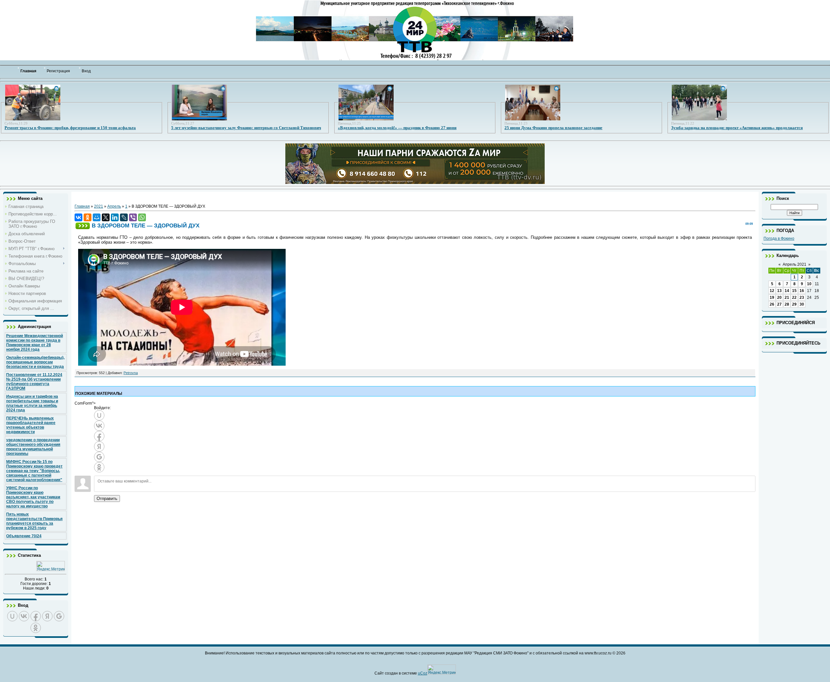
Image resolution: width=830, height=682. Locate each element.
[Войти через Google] (59, 616)
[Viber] (133, 217)
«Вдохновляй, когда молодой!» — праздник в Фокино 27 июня (397, 127)
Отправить (107, 498)
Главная (82, 206)
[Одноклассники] (87, 217)
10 (809, 284)
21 (787, 297)
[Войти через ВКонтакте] (24, 616)
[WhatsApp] (142, 217)
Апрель (114, 206)
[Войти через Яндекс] (47, 616)
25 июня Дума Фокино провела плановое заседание (553, 127)
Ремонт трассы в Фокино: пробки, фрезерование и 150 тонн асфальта (70, 127)
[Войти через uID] (12, 616)
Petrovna (131, 373)
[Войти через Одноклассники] (35, 628)
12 (772, 290)
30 (802, 304)
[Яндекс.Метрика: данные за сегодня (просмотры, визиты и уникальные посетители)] (50, 566)
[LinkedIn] (115, 217)
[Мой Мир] (97, 217)
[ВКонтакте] (78, 217)
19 (772, 297)
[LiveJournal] (124, 217)
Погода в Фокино (779, 238)
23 (802, 297)
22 (794, 297)
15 (794, 290)
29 (794, 304)
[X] (106, 217)
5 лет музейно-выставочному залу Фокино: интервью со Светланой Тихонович (246, 127)
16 (802, 290)
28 (787, 304)
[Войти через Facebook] (35, 616)
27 (779, 304)
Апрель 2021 (794, 264)
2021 (98, 206)
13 (779, 290)
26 (772, 304)
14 (787, 290)
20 (779, 297)
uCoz (422, 673)
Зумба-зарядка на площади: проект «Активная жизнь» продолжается (737, 127)
